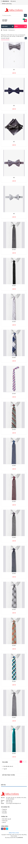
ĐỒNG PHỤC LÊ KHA (14, 832)
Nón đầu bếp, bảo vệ (8, 766)
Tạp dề (5, 768)
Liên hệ (14, 1)
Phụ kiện (5, 30)
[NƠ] (14, 55)
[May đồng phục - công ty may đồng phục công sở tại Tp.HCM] (14, 8)
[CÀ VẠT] (14, 235)
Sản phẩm (4, 812)
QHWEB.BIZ (20, 837)
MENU (16, 26)
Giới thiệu (4, 811)
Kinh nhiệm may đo (6, 819)
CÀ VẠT (14, 249)
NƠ (14, 69)
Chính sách (4, 820)
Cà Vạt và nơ (11, 30)
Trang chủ (4, 809)
